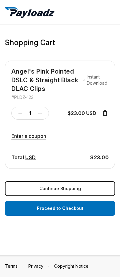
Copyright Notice (71, 266)
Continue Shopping (60, 188)
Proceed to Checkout (60, 208)
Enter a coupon (28, 136)
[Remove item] (105, 113)
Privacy (35, 266)
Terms (11, 266)
